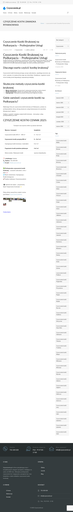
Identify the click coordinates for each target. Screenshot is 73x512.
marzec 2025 (62, 102)
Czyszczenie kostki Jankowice (61, 221)
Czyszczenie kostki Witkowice (61, 360)
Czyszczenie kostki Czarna (61, 181)
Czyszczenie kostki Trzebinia (61, 346)
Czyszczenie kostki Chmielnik (61, 174)
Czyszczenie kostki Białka (61, 141)
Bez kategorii (62, 40)
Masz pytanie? (61, 447)
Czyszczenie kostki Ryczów (61, 307)
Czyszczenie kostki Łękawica (61, 419)
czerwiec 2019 (62, 121)
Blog (42, 474)
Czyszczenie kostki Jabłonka (61, 214)
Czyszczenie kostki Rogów (61, 293)
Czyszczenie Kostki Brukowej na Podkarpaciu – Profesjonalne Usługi (62, 62)
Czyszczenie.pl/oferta (16, 194)
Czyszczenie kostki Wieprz (61, 353)
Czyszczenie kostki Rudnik (61, 300)
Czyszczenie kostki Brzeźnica (61, 168)
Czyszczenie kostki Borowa (61, 148)
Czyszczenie (18, 50)
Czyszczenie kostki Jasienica (61, 227)
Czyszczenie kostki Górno (61, 207)
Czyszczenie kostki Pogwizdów (61, 280)
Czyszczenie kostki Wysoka (61, 373)
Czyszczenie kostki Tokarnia (61, 340)
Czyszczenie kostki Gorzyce (61, 194)
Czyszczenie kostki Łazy (61, 406)
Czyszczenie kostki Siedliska (61, 313)
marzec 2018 (62, 126)
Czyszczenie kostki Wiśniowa (61, 366)
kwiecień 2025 (62, 98)
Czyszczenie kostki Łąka (61, 413)
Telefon (12, 447)
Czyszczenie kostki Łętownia (61, 426)
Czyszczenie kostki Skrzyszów (61, 320)
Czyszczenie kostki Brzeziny (61, 161)
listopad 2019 (62, 117)
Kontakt (34, 13)
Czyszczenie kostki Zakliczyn (61, 393)
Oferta (15, 13)
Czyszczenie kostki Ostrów (61, 267)
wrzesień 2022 (62, 112)
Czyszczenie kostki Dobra (61, 188)
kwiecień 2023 (62, 107)
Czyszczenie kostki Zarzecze (61, 399)
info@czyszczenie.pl (10, 2)
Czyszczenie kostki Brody (61, 154)
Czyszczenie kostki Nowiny (61, 254)
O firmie (10, 13)
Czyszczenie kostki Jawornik (61, 234)
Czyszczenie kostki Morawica (61, 247)
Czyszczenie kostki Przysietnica (61, 287)
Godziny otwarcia (39, 447)
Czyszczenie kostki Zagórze (61, 386)
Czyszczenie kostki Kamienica (61, 240)
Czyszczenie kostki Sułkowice (61, 333)
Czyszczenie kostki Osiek (61, 260)
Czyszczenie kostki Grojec (61, 201)
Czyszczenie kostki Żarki (61, 433)
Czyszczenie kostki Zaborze (61, 380)
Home (4, 13)
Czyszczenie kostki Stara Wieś (61, 327)
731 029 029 (23, 2)
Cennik (21, 13)
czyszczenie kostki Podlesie (61, 274)
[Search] (68, 13)
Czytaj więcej (6, 212)
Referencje (27, 13)
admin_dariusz (30, 50)
